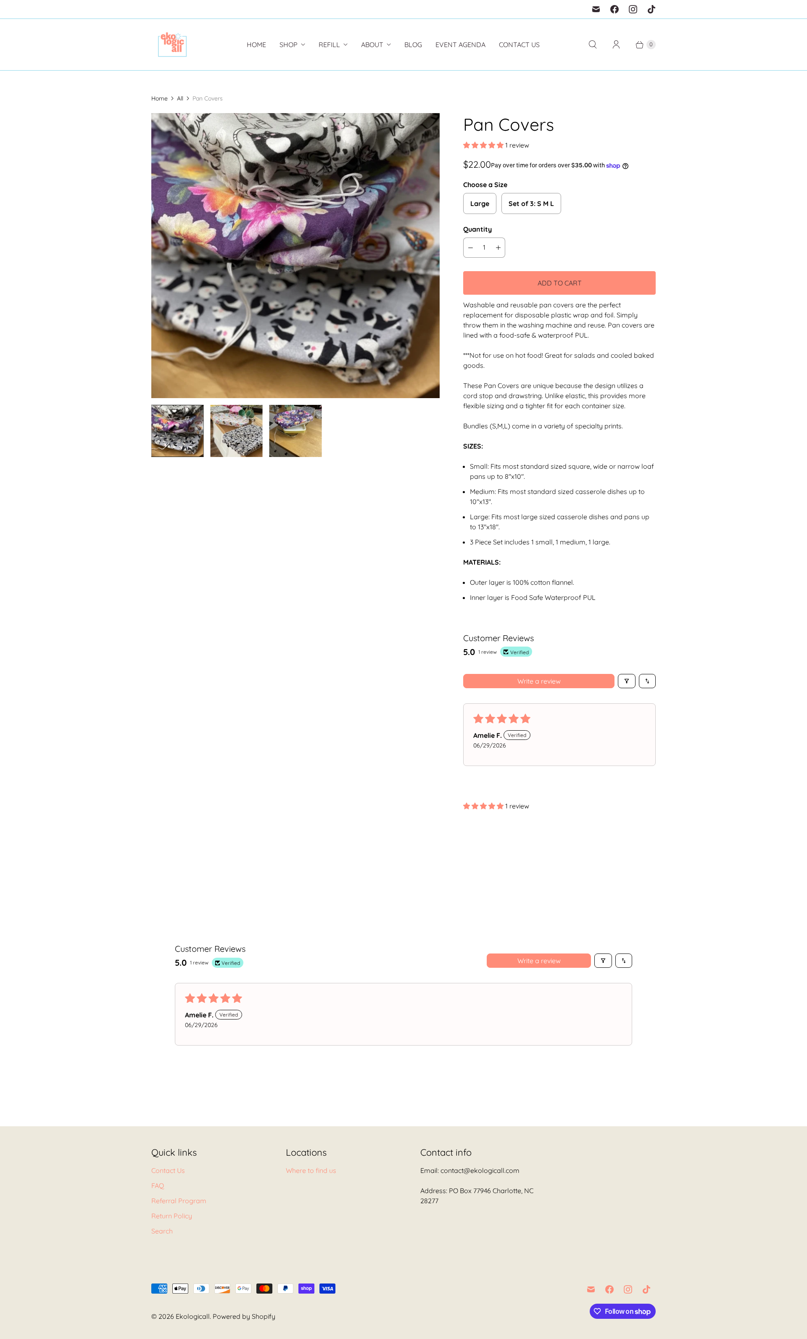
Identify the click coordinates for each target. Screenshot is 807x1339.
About (372, 44)
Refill (329, 44)
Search (162, 1231)
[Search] (592, 44)
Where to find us (311, 1170)
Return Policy (171, 1216)
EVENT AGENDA (460, 44)
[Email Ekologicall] (596, 9)
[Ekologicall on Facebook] (614, 9)
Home (256, 44)
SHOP (289, 44)
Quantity (477, 229)
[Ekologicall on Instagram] (633, 9)
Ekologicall (193, 1316)
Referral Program (178, 1200)
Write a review (539, 681)
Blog (413, 44)
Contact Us (519, 44)
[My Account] (616, 44)
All (180, 98)
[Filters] (627, 681)
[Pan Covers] (295, 256)
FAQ (157, 1185)
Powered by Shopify (244, 1316)
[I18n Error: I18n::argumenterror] (177, 431)
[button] (484, 145)
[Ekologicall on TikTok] (651, 9)
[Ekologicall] (172, 44)
